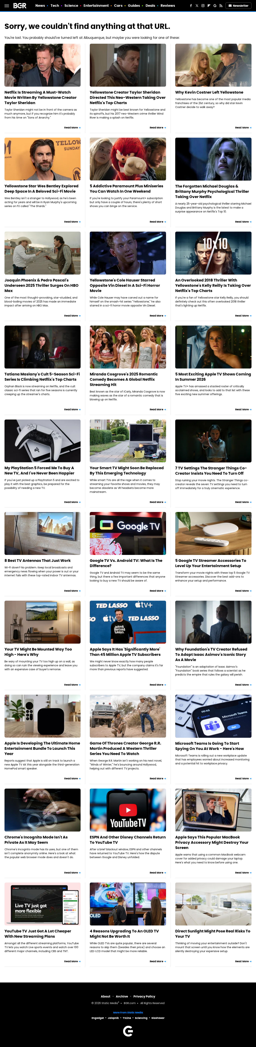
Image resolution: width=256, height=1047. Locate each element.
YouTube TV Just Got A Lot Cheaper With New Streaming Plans (37, 934)
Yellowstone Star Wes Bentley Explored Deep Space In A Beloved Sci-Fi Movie (41, 189)
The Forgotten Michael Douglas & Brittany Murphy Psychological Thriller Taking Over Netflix (212, 191)
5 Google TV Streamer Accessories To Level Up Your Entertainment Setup (210, 563)
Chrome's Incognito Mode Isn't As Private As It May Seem (36, 840)
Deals (150, 5)
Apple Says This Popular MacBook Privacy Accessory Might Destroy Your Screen (212, 842)
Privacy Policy (144, 996)
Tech (55, 5)
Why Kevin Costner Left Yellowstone (209, 92)
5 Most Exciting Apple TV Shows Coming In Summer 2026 (213, 377)
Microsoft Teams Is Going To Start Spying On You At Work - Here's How (209, 746)
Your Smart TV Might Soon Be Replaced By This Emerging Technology (127, 470)
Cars (118, 5)
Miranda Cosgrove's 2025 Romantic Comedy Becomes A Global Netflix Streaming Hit (124, 379)
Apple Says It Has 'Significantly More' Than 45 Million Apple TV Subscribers (125, 652)
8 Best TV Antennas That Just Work (37, 560)
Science (71, 5)
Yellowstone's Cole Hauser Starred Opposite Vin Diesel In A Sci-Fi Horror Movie (125, 285)
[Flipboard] (208, 5)
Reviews (168, 5)
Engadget (98, 1018)
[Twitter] (196, 5)
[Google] (214, 5)
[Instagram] (202, 5)
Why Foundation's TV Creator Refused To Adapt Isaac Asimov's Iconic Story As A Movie (211, 654)
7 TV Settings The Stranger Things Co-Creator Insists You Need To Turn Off (211, 471)
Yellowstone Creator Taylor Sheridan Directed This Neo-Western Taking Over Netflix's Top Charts (128, 97)
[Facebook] (190, 5)
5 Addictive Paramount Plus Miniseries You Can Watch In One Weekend (126, 189)
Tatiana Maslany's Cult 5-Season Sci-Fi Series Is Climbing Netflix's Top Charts (42, 377)
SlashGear (158, 1018)
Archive (122, 996)
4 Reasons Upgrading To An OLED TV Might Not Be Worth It (124, 934)
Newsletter (240, 6)
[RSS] (220, 5)
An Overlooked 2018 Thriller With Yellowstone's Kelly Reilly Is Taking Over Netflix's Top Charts (213, 285)
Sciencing (141, 1018)
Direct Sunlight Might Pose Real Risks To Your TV (212, 934)
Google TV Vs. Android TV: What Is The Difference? (126, 563)
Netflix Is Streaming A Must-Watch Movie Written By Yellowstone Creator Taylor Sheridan (40, 97)
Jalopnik (113, 1018)
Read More (71, 127)
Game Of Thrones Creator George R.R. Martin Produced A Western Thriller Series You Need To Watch (125, 748)
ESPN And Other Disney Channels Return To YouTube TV (128, 840)
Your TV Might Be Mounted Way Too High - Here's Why (38, 652)
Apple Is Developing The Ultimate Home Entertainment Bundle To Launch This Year (42, 748)
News (40, 5)
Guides (134, 5)
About (105, 996)
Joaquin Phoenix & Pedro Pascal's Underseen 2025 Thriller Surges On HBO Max (41, 285)
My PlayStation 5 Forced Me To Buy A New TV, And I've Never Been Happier (39, 470)
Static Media (110, 1003)
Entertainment (96, 5)
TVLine (127, 1018)
